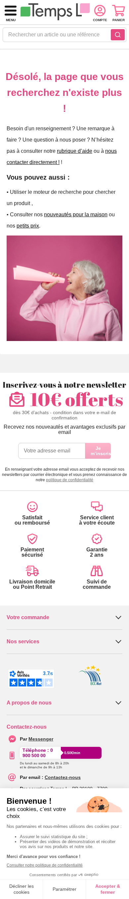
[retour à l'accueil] (55, 12)
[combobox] (64, 36)
